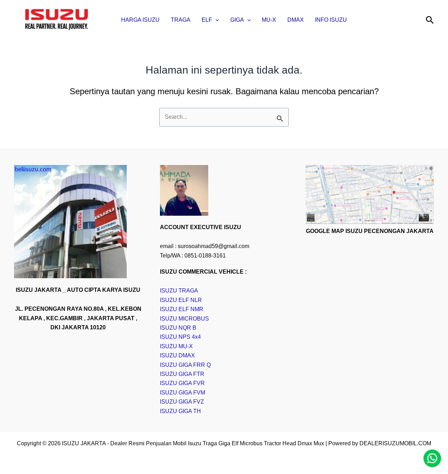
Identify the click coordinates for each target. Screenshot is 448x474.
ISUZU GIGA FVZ (182, 402)
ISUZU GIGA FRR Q (185, 365)
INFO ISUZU (331, 20)
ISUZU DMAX (177, 355)
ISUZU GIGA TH (180, 411)
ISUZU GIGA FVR (182, 383)
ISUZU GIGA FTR (182, 374)
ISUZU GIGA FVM (182, 393)
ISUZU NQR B (178, 328)
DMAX (295, 20)
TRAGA (180, 20)
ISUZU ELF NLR (181, 300)
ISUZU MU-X (176, 346)
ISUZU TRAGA (179, 291)
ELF (207, 20)
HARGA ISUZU (140, 20)
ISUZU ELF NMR (181, 309)
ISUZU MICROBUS (184, 319)
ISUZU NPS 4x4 (180, 337)
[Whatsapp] (432, 458)
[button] (215, 20)
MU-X (269, 20)
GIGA (237, 20)
